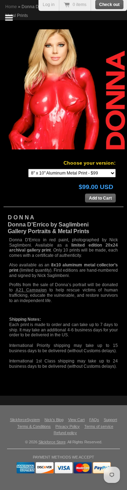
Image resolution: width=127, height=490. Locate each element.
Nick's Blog (54, 420)
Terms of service (98, 426)
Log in (49, 4)
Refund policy (65, 433)
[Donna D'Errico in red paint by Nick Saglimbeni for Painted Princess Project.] (65, 89)
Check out (109, 4)
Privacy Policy (67, 426)
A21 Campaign (31, 290)
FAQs (94, 420)
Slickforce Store (52, 442)
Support (110, 420)
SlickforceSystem (25, 420)
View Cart (76, 420)
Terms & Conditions (34, 426)
